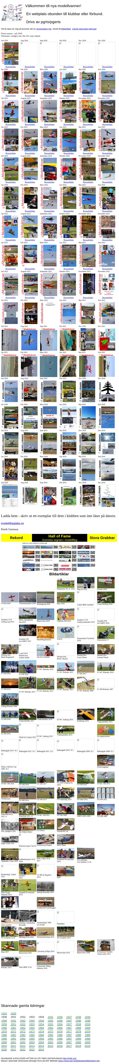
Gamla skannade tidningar (84, 29)
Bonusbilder (11, 67)
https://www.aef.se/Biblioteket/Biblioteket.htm (79, 1061)
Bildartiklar (66, 29)
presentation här (43, 29)
